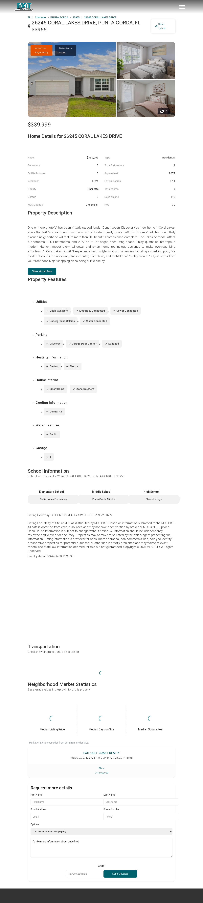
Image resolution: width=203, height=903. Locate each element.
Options (35, 824)
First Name (36, 794)
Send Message (120, 873)
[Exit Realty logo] (24, 7)
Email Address (39, 809)
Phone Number (111, 809)
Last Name (109, 794)
